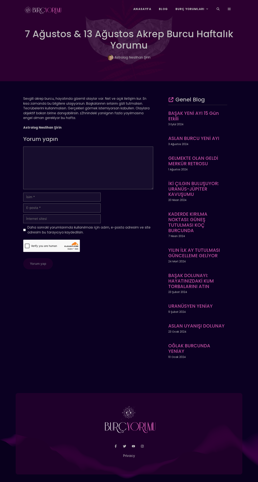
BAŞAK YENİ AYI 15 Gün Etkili (193, 116)
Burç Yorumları (190, 9)
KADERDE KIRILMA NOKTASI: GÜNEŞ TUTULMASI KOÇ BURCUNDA (187, 222)
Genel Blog (190, 99)
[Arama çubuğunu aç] (217, 9)
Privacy (129, 455)
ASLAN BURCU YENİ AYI (193, 138)
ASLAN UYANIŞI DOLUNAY (196, 326)
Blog (163, 9)
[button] (229, 9)
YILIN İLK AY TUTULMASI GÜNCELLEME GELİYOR (194, 253)
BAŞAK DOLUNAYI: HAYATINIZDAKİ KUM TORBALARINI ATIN (191, 281)
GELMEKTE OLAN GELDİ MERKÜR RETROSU (193, 161)
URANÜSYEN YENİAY (190, 306)
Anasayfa (142, 9)
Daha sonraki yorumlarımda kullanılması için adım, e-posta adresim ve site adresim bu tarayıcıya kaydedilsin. (89, 230)
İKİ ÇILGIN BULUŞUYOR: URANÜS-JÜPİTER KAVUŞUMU (193, 189)
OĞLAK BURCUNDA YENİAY (189, 348)
